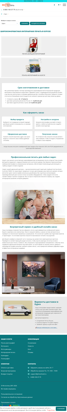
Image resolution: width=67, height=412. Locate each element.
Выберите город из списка (8, 20)
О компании (32, 343)
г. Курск (5, 14)
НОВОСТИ (40, 1)
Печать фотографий (8, 343)
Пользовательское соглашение (11, 394)
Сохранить (24, 23)
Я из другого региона (38, 23)
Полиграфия (5, 359)
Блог (29, 349)
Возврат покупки (6, 374)
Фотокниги (4, 346)
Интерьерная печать (8, 352)
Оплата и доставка (7, 368)
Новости (31, 346)
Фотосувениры (6, 349)
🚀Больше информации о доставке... (46, 327)
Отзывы (30, 352)
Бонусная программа (8, 371)
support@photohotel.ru (38, 374)
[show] (55, 4)
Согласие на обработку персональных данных (17, 397)
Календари (4, 355)
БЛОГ (34, 1)
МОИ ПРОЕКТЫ (28, 1)
